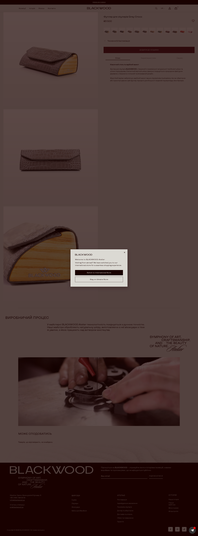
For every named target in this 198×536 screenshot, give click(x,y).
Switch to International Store (99, 273)
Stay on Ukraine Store (99, 279)
